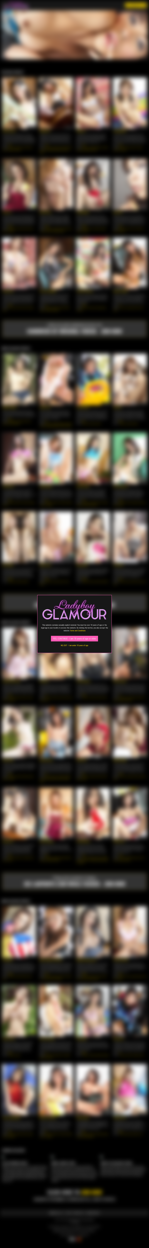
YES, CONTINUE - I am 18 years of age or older (74, 638)
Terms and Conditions (78, 631)
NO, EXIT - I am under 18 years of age (74, 645)
